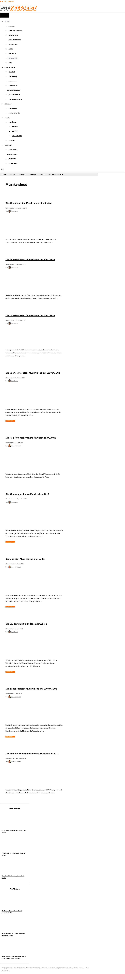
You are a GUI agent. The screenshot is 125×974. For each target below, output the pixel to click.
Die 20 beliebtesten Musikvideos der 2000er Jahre (31, 689)
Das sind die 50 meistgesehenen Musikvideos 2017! (32, 753)
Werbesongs (13, 44)
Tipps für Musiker (15, 40)
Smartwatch (13, 163)
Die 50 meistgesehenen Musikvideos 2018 (27, 494)
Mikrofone (12, 159)
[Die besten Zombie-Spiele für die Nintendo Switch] (15, 906)
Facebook (69, 968)
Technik (8, 145)
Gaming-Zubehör (14, 113)
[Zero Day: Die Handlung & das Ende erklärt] (15, 871)
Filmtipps (12, 72)
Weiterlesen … (10, 421)
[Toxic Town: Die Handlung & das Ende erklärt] (15, 826)
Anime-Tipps (12, 81)
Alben (11, 49)
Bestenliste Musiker (16, 30)
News (10, 62)
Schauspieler (17, 136)
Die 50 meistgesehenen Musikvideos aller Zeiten (30, 438)
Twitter (75, 968)
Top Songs (12, 53)
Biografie (12, 140)
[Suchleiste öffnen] (2, 169)
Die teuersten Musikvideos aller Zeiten (25, 559)
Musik (7, 21)
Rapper (14, 131)
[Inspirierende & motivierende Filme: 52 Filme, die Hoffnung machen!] (15, 952)
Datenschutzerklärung (33, 968)
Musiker (15, 127)
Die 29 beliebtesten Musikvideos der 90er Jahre (30, 259)
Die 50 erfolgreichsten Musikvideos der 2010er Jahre (32, 373)
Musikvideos (13, 58)
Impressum (21, 968)
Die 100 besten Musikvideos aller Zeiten (26, 624)
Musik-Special (13, 35)
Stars (7, 117)
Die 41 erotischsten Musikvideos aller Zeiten (28, 203)
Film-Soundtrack (14, 94)
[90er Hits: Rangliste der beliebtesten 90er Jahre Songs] (15, 929)
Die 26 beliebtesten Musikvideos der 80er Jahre (30, 315)
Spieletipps (13, 108)
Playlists (12, 26)
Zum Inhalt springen (7, 1)
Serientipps (13, 76)
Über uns (44, 968)
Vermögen (12, 122)
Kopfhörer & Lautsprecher (56, 174)
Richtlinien (51, 968)
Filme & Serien (10, 67)
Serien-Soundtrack (15, 99)
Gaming (7, 104)
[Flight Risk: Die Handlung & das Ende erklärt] (15, 849)
